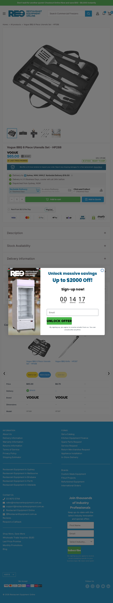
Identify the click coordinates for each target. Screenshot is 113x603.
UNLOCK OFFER (59, 320)
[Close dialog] (102, 270)
